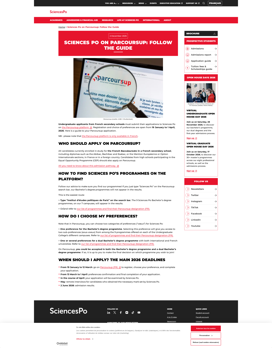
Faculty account (202, 317)
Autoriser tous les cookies (206, 328)
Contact (170, 313)
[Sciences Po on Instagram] (126, 312)
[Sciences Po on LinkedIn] (108, 312)
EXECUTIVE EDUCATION (170, 3)
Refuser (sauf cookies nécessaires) (206, 342)
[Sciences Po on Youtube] (139, 312)
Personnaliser (204, 335)
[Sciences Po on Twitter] (114, 312)
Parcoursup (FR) (109, 267)
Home (61, 27)
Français (215, 3)
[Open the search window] (204, 3)
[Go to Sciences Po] (58, 12)
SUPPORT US (191, 3)
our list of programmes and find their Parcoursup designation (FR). (113, 208)
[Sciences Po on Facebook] (120, 312)
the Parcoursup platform (75, 127)
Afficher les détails (83, 339)
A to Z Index (172, 317)
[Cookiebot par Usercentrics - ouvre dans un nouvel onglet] (62, 343)
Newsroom (171, 321)
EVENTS (153, 3)
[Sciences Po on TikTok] (133, 312)
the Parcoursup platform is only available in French (110, 136)
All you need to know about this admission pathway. (87, 166)
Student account (202, 313)
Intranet (199, 321)
